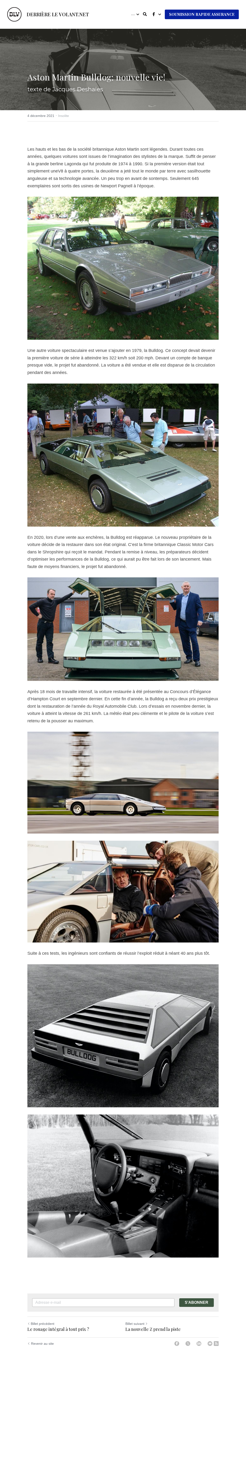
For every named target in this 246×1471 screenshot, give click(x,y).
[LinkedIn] (199, 1343)
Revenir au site (42, 1343)
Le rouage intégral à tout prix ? (58, 1329)
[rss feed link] (216, 1343)
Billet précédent (42, 1324)
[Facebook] (176, 1343)
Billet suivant (134, 1324)
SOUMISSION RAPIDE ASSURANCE (201, 14)
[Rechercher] (145, 14)
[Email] (210, 1343)
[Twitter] (187, 1343)
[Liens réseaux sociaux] (154, 14)
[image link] (14, 14)
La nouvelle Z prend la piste (153, 1329)
